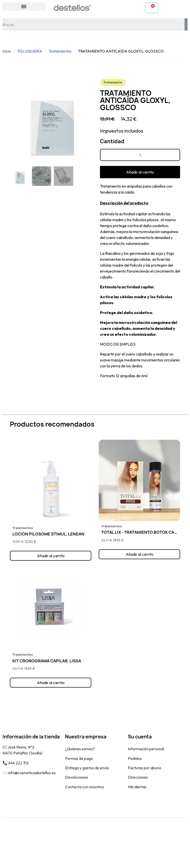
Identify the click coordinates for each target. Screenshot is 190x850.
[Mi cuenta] (103, 7)
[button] (14, 121)
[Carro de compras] (151, 7)
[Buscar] (186, 24)
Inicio (6, 51)
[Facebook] (169, 834)
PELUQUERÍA (30, 51)
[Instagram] (180, 834)
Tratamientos (60, 51)
